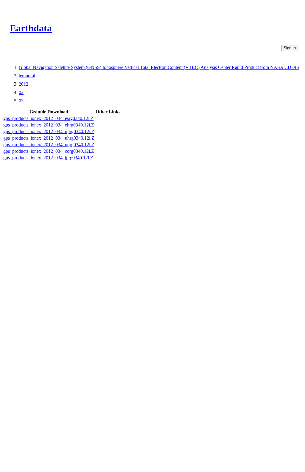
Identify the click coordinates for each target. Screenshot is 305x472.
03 (21, 100)
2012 (23, 84)
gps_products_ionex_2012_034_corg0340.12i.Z (48, 151)
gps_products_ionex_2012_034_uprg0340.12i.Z (48, 131)
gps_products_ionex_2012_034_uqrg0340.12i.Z (48, 144)
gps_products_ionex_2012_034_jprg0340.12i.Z (48, 157)
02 (21, 92)
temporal (27, 75)
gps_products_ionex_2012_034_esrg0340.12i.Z (48, 118)
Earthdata (31, 28)
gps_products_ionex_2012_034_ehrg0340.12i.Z (48, 124)
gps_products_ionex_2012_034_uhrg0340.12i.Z (48, 138)
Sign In (290, 48)
